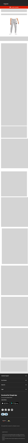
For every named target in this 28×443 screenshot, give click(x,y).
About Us (3, 384)
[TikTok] (6, 410)
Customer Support (5, 375)
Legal (2, 389)
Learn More (4, 399)
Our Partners (4, 380)
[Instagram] (9, 410)
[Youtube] (12, 410)
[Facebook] (3, 410)
